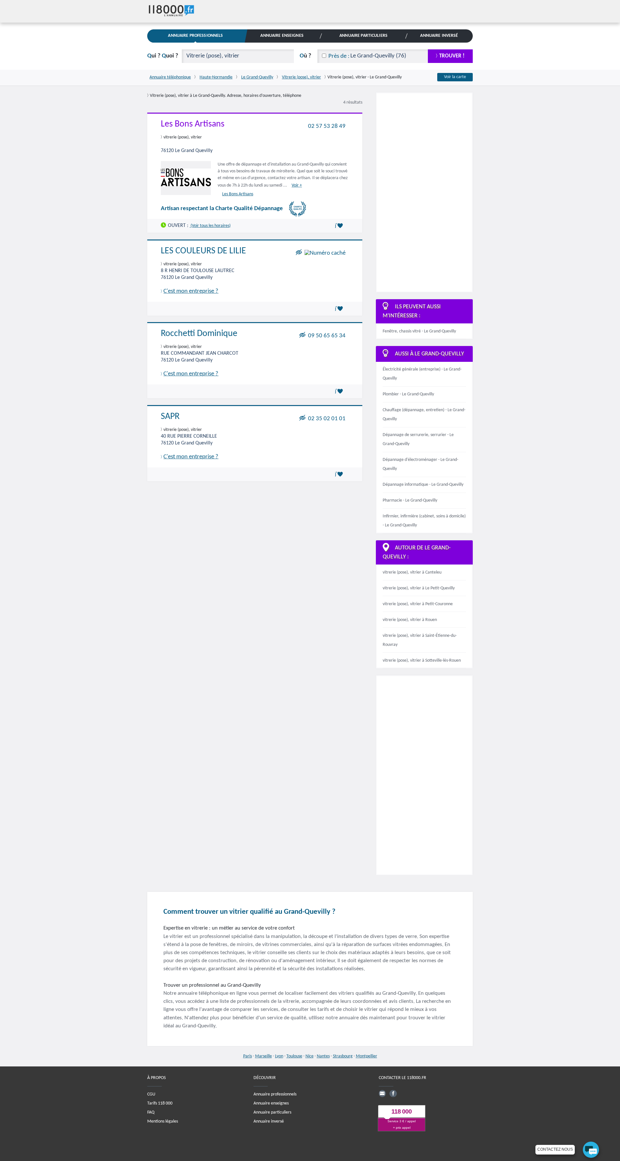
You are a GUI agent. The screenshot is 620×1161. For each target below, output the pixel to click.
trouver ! (452, 56)
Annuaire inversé (268, 1121)
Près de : (338, 56)
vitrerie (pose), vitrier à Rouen (410, 619)
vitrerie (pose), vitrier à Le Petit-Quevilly (419, 588)
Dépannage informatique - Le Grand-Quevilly (423, 484)
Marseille (263, 1056)
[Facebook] (393, 1093)
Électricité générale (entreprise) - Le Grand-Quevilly (422, 374)
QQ (162, 56)
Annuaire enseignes (271, 1103)
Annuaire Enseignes (281, 36)
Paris (247, 1056)
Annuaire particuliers (272, 1112)
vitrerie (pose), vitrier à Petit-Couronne (418, 604)
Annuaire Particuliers (363, 36)
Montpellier (366, 1056)
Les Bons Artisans (192, 124)
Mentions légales (162, 1121)
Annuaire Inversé (439, 36)
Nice (309, 1056)
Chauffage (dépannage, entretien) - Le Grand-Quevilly (424, 415)
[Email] (382, 1093)
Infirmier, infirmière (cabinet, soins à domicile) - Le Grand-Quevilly (424, 521)
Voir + (297, 185)
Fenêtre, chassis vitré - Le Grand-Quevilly (419, 331)
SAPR (170, 416)
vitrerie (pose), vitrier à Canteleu (412, 572)
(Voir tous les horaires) (210, 225)
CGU (151, 1094)
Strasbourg (343, 1056)
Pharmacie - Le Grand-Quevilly (410, 500)
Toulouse (294, 1056)
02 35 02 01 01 (327, 418)
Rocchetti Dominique (199, 333)
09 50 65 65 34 (327, 336)
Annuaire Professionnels (195, 36)
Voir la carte (455, 77)
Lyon (279, 1056)
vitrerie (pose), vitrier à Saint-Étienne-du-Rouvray (420, 640)
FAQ (150, 1112)
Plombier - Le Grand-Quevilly (408, 394)
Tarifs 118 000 (159, 1103)
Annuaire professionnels (274, 1094)
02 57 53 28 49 (327, 126)
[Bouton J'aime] (340, 225)
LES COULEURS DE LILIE (203, 251)
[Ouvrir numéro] (325, 253)
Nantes (323, 1056)
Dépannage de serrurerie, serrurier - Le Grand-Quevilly (418, 439)
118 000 (401, 1111)
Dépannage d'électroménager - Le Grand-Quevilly (420, 464)
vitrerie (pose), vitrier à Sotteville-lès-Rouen (422, 660)
